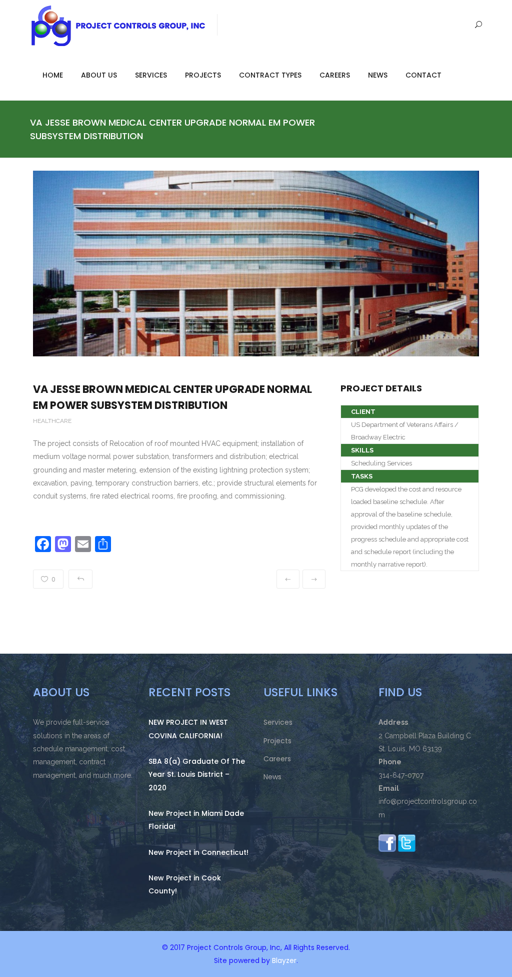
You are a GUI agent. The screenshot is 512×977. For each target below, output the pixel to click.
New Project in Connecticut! (198, 852)
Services (151, 75)
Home (52, 75)
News (378, 75)
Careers (335, 75)
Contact (424, 75)
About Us (99, 75)
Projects (203, 75)
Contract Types (270, 75)
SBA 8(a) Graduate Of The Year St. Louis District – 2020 (196, 774)
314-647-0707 (401, 775)
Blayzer (284, 960)
